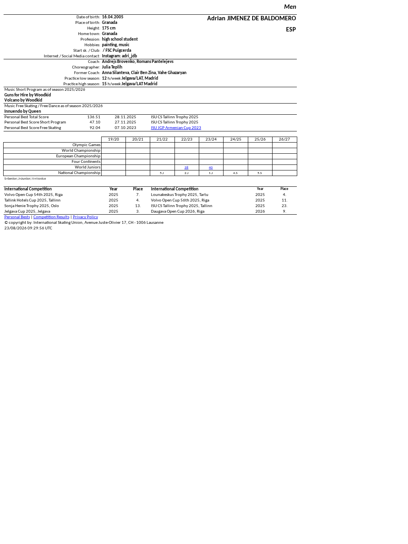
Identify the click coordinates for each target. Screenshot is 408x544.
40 (211, 167)
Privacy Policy (85, 217)
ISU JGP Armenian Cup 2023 (176, 128)
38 (186, 167)
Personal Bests (17, 217)
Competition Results (51, 217)
